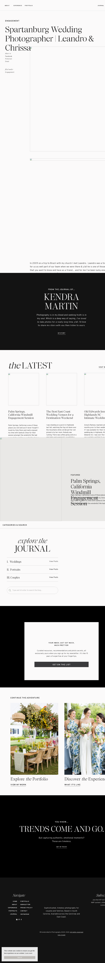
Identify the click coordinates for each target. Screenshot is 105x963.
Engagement (12, 21)
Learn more (28, 953)
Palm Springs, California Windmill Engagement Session (21, 415)
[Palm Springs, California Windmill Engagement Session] (31, 479)
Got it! (20, 957)
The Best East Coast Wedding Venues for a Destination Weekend (60, 415)
